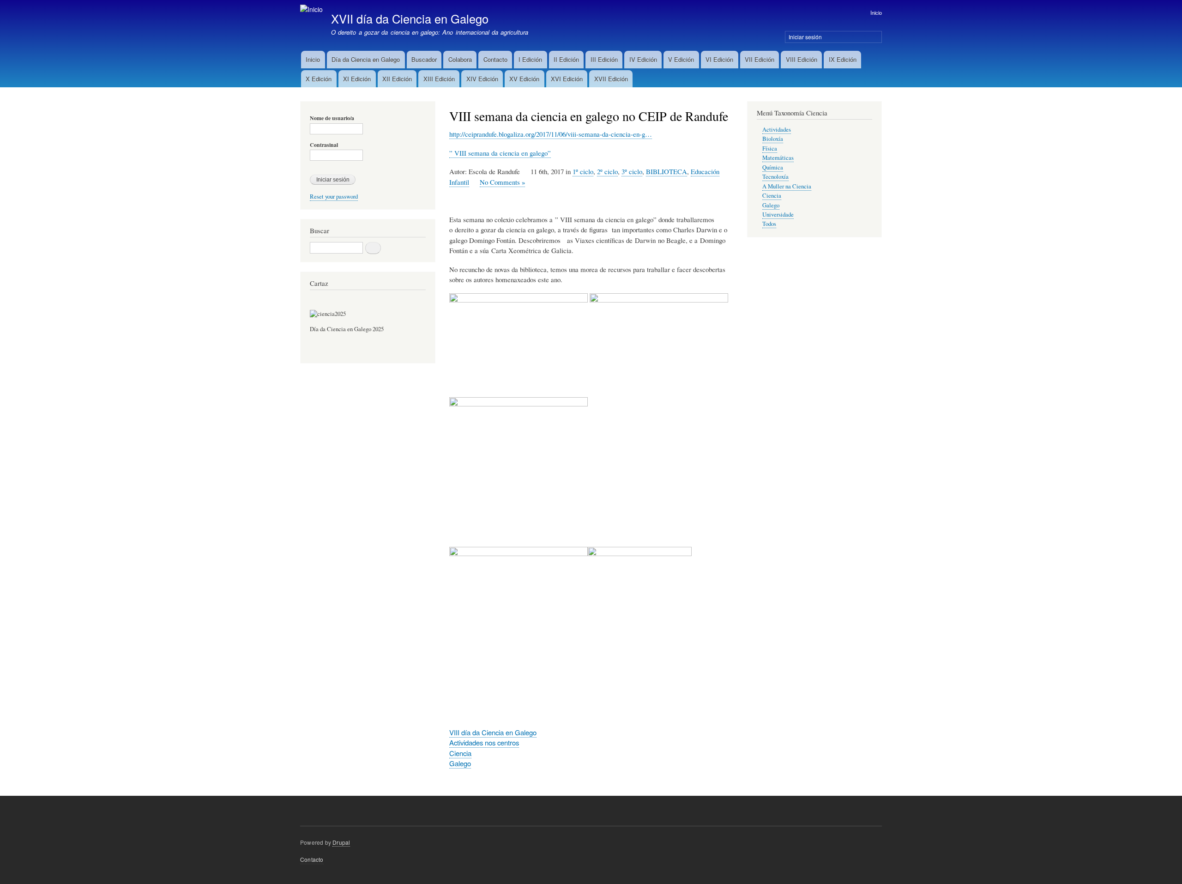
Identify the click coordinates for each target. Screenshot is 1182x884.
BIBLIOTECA (666, 171)
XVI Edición (567, 78)
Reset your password (334, 196)
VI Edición (719, 59)
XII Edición (397, 78)
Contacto (495, 59)
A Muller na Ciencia (786, 186)
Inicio (876, 12)
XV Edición (524, 78)
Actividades (776, 129)
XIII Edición (439, 78)
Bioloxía (772, 139)
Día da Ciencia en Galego (366, 59)
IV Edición (643, 59)
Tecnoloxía (775, 177)
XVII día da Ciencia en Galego (409, 18)
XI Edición (357, 78)
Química (772, 167)
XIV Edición (482, 78)
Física (769, 148)
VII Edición (759, 59)
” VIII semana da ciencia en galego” (500, 152)
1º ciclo (583, 171)
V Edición (681, 59)
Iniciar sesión (805, 37)
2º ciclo (607, 171)
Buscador (424, 59)
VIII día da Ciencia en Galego (493, 732)
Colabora (460, 59)
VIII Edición (801, 59)
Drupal (341, 842)
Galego (460, 763)
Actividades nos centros (484, 742)
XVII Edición (611, 78)
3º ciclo (631, 171)
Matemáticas (778, 158)
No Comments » (502, 182)
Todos (769, 224)
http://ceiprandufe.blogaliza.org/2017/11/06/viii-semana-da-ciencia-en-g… (550, 134)
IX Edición (842, 59)
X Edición (319, 78)
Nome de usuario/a (332, 118)
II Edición (566, 59)
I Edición (530, 59)
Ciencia (460, 753)
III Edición (604, 59)
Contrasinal (324, 145)
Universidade (778, 214)
